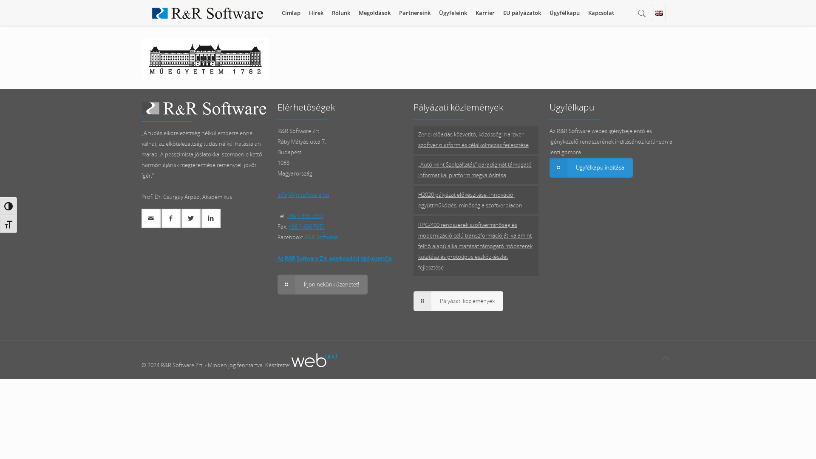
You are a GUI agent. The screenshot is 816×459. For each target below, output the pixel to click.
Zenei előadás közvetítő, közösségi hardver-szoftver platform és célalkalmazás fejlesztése (473, 139)
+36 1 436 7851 (307, 226)
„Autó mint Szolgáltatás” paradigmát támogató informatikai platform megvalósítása (475, 170)
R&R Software (321, 237)
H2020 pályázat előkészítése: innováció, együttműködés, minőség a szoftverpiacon (470, 200)
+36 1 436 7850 (305, 216)
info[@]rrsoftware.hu (303, 194)
